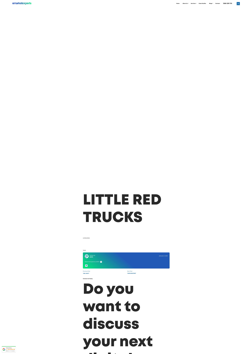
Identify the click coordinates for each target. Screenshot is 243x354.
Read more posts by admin (87, 270)
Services (193, 3)
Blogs (210, 3)
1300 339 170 (227, 3)
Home (177, 3)
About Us (185, 3)
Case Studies (202, 3)
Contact (217, 3)
